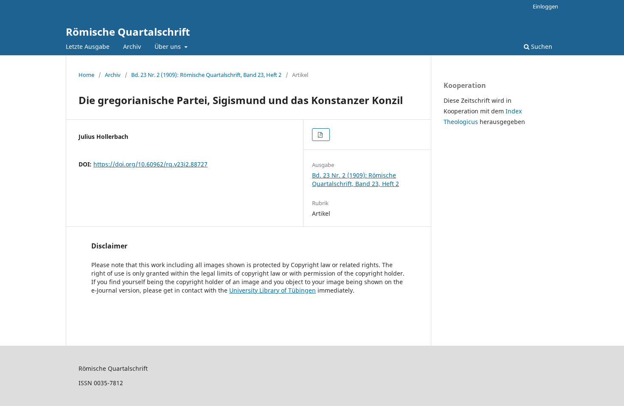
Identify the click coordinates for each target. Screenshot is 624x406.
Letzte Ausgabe (88, 46)
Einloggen (545, 6)
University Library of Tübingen (272, 290)
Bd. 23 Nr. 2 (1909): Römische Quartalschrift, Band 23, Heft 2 (206, 75)
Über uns (169, 46)
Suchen (540, 46)
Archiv (132, 46)
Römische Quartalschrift (128, 32)
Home (86, 75)
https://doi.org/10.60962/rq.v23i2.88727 (150, 164)
